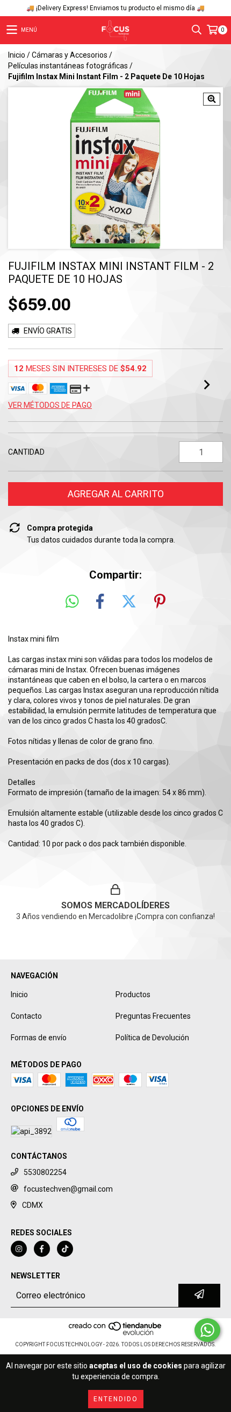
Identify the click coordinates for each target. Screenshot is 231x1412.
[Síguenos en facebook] (42, 1249)
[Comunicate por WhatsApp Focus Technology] (207, 1330)
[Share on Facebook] (99, 602)
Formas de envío (39, 1037)
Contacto (26, 1016)
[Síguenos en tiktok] (65, 1249)
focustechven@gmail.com (68, 1189)
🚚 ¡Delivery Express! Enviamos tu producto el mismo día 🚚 (115, 8)
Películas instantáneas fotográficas (68, 65)
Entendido (115, 1399)
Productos (133, 994)
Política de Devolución (152, 1037)
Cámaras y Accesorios (69, 55)
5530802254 (45, 1172)
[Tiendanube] (116, 1334)
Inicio (16, 55)
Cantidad (26, 452)
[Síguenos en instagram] (19, 1249)
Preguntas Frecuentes (153, 1016)
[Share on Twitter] (129, 602)
